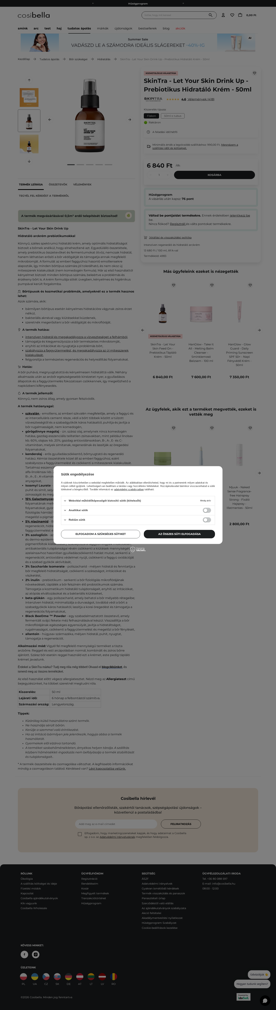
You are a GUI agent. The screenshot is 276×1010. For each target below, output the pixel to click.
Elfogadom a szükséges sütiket (100, 534)
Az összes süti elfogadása (179, 534)
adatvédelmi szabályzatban (129, 489)
